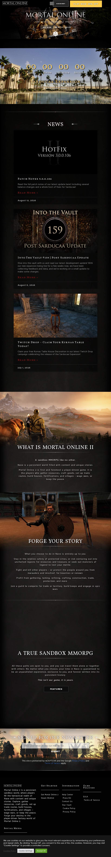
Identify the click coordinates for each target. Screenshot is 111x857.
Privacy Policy (78, 761)
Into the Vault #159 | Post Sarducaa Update (53, 258)
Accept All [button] (41, 851)
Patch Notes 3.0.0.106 (35, 179)
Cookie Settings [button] (25, 851)
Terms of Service (53, 763)
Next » (74, 373)
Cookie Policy (9, 851)
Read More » (28, 277)
